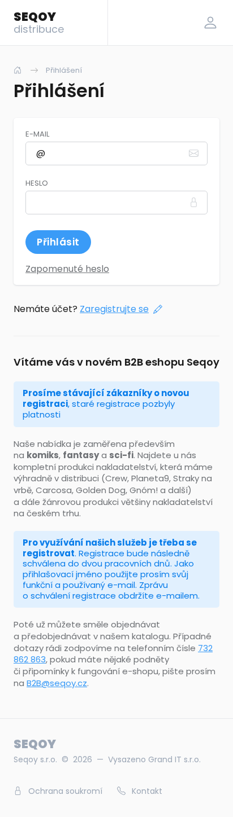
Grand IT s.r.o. (174, 759)
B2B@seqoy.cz (57, 683)
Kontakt (146, 791)
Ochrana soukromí (64, 791)
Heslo (36, 183)
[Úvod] (17, 70)
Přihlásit (58, 242)
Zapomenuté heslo (67, 268)
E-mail (37, 134)
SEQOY (39, 22)
